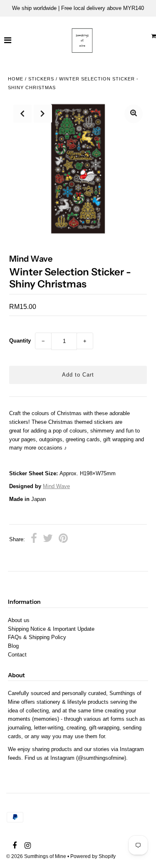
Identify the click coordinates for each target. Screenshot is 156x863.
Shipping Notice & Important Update (51, 629)
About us (19, 620)
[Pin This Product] (63, 539)
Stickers (41, 78)
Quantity (20, 341)
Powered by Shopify (93, 856)
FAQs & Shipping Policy (37, 637)
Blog (13, 646)
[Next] (43, 114)
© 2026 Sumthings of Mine (36, 856)
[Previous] (22, 114)
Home (15, 78)
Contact (17, 655)
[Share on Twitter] (48, 539)
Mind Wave (56, 486)
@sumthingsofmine (101, 758)
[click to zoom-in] (133, 114)
